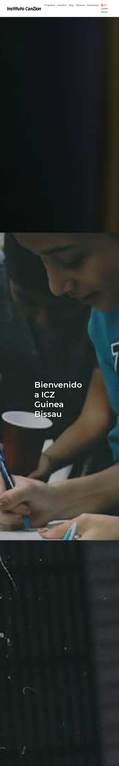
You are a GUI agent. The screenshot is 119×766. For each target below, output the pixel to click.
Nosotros (62, 5)
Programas (50, 5)
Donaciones (93, 5)
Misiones (80, 5)
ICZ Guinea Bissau (104, 8)
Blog (71, 5)
